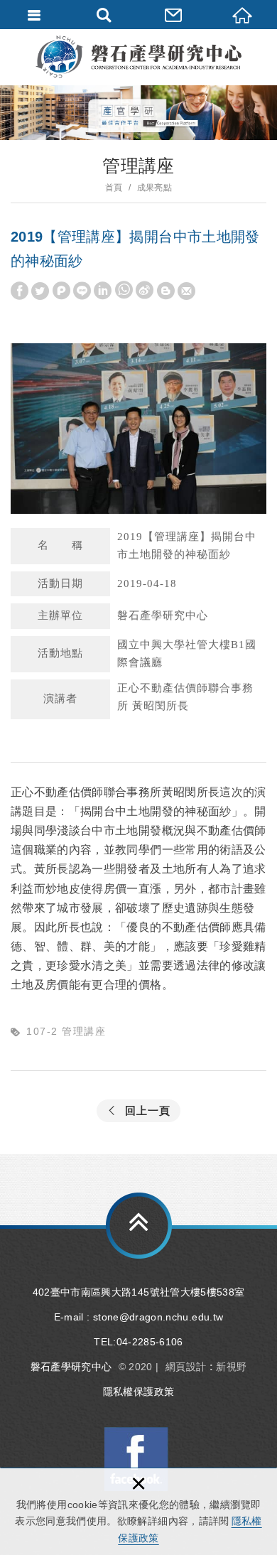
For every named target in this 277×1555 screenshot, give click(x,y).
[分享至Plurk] (61, 291)
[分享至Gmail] (186, 291)
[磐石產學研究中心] (138, 57)
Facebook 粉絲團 (136, 1459)
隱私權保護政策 (138, 1391)
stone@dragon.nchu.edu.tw (158, 1317)
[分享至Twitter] (40, 291)
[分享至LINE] (82, 291)
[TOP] (139, 1225)
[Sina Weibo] (144, 290)
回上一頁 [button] (147, 1110)
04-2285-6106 (149, 1341)
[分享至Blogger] (166, 291)
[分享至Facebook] (19, 291)
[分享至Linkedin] (103, 291)
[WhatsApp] (124, 290)
